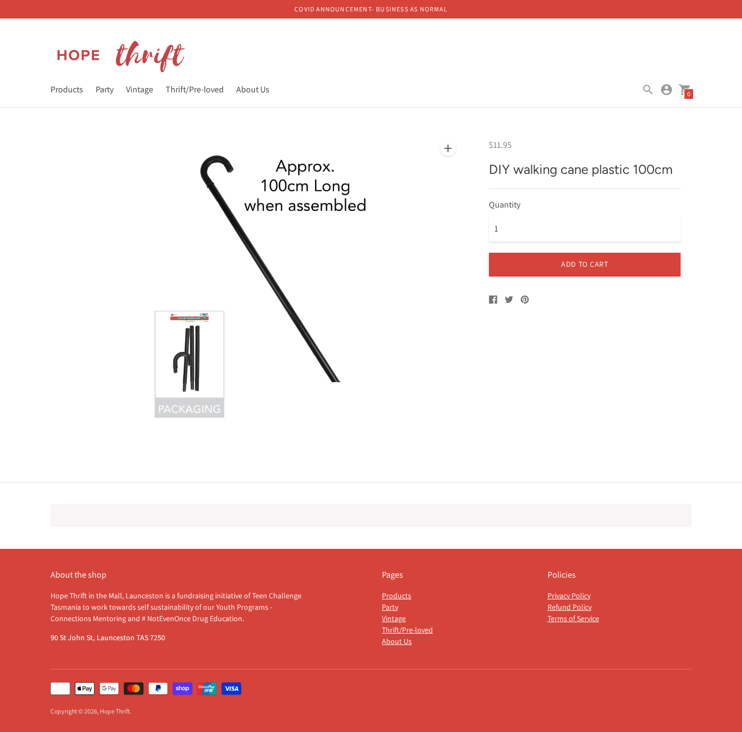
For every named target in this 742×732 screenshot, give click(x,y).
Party (105, 89)
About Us (252, 89)
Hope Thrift (115, 711)
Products (67, 89)
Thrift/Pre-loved (195, 89)
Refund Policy (570, 607)
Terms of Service (573, 618)
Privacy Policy (569, 595)
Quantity (504, 205)
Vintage (139, 89)
